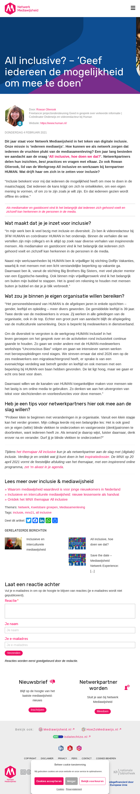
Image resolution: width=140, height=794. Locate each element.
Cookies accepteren (49, 781)
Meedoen (102, 711)
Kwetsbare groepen (44, 507)
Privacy (62, 758)
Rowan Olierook (46, 109)
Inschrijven (37, 709)
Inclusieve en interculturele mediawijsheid (36, 544)
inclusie (18, 512)
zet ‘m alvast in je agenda (43, 467)
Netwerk (23, 507)
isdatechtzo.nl (76, 737)
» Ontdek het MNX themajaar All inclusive (36, 499)
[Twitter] (29, 521)
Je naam (11, 624)
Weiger (71, 781)
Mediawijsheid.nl (58, 729)
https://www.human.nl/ (53, 123)
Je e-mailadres (16, 639)
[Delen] (55, 521)
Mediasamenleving (72, 507)
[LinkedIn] (42, 521)
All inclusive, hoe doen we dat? (74, 156)
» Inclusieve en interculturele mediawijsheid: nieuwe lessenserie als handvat (62, 494)
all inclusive (44, 512)
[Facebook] (35, 521)
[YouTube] (70, 748)
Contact (87, 758)
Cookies (60, 789)
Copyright (30, 758)
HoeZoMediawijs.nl (102, 729)
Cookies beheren (106, 758)
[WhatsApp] (49, 521)
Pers (74, 758)
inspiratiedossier (97, 457)
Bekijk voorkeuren (92, 781)
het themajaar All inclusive (36, 452)
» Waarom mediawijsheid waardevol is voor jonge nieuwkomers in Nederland (62, 489)
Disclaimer (47, 758)
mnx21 (29, 512)
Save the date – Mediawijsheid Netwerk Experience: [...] (104, 563)
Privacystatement (74, 789)
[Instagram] (79, 748)
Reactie (12, 601)
